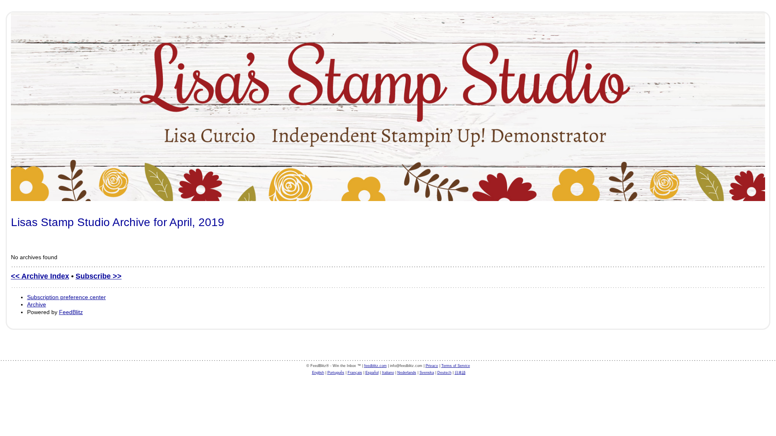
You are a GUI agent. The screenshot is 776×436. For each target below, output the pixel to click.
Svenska (427, 373)
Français (355, 373)
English (318, 373)
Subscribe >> (99, 276)
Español (372, 373)
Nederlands (406, 373)
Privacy (432, 366)
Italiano (388, 373)
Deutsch (444, 373)
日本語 (460, 373)
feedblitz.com (375, 366)
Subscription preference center (66, 297)
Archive (36, 304)
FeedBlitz (71, 312)
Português (335, 373)
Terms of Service (455, 366)
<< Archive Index (40, 276)
